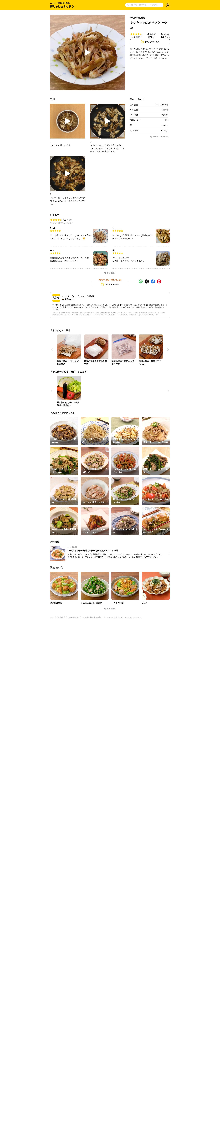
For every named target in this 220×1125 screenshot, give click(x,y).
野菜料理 (61, 617)
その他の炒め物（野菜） (92, 617)
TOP (52, 617)
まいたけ (134, 105)
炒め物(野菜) (74, 617)
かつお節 (134, 110)
